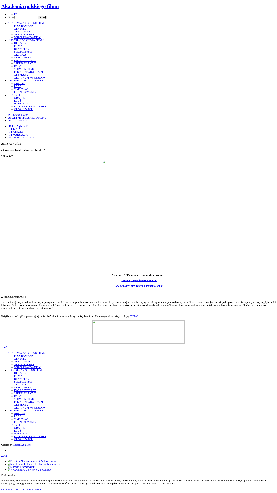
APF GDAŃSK (22, 31)
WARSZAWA (21, 89)
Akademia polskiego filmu (30, 6)
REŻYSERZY (21, 49)
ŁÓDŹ (17, 86)
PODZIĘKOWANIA (25, 92)
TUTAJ (134, 316)
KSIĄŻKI (19, 66)
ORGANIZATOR (23, 109)
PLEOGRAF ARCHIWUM (28, 72)
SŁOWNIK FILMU (24, 69)
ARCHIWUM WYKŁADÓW (30, 77)
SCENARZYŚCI (23, 51)
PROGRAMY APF (24, 25)
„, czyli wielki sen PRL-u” (139, 280)
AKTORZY (20, 54)
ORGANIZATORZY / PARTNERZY (27, 410)
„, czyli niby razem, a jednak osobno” (139, 286)
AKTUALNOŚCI (17, 120)
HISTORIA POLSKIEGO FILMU (26, 370)
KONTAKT (14, 425)
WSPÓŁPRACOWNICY (27, 37)
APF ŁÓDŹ (20, 28)
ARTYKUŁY (21, 74)
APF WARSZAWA (24, 34)
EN (16, 14)
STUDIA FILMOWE (25, 63)
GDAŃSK (19, 83)
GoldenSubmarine (22, 444)
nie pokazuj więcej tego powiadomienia (21, 489)
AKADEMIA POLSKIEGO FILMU (27, 117)
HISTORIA (20, 43)
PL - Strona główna (18, 114)
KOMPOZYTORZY (25, 60)
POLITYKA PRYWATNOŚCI (30, 106)
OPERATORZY (22, 57)
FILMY (18, 46)
